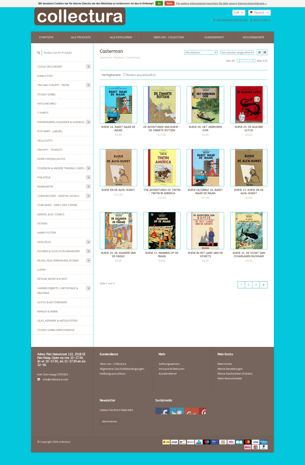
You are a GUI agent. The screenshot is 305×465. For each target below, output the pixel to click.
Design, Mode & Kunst (52, 279)
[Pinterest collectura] (180, 411)
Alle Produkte (81, 37)
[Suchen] (39, 53)
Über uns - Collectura (168, 37)
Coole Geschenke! (49, 66)
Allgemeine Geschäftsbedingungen (122, 369)
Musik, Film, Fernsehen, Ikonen (58, 260)
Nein (169, 3)
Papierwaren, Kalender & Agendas (61, 122)
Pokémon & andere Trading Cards (60, 168)
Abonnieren (109, 421)
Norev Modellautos (51, 159)
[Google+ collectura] (173, 411)
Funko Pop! (45, 76)
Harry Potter (46, 232)
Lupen (41, 269)
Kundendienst (214, 37)
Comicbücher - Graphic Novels (58, 196)
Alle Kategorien (121, 37)
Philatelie (44, 177)
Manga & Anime (47, 311)
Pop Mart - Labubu (49, 131)
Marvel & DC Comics (51, 214)
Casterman (133, 57)
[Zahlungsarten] (166, 442)
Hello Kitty (44, 140)
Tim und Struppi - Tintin (53, 85)
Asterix (42, 223)
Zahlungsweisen (169, 364)
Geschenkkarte (253, 37)
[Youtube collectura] (187, 411)
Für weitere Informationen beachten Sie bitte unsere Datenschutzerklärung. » (221, 3)
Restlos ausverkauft (141, 75)
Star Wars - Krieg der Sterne (57, 205)
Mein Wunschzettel (230, 378)
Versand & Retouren (171, 369)
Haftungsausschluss (113, 373)
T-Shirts (43, 113)
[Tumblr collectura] (195, 411)
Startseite (46, 37)
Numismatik (45, 186)
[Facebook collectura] (158, 411)
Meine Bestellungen (230, 369)
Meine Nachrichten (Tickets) (235, 373)
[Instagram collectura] (202, 411)
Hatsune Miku (46, 103)
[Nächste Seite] (263, 284)
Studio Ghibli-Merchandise (55, 330)
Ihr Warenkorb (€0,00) (232, 20)
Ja (159, 3)
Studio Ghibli (46, 94)
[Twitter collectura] (166, 411)
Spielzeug (44, 242)
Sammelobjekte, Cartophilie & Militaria (57, 290)
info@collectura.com (55, 379)
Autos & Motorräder (52, 302)
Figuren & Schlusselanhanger (58, 251)
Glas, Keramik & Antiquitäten (57, 320)
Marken (119, 57)
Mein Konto (262, 20)
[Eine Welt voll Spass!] (106, 16)
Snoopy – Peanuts (49, 150)
